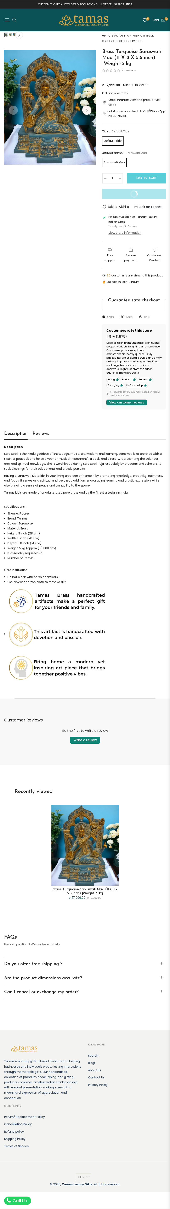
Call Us (19, 1201)
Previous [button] (13, 110)
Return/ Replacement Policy (24, 1117)
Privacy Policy (98, 1085)
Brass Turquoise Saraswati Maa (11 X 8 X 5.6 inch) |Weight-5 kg (85, 891)
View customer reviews (126, 402)
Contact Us (96, 1077)
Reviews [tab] (41, 433)
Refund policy (14, 1132)
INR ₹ (81, 1177)
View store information (124, 233)
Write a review (85, 740)
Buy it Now (123, 195)
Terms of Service (16, 1146)
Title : (115, 131)
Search (93, 1056)
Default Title (113, 141)
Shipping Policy (15, 1139)
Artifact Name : (124, 153)
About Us (94, 1070)
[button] (111, 70)
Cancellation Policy (18, 1124)
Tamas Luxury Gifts (77, 1184)
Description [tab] (16, 433)
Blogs (92, 1063)
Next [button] (86, 110)
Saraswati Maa (114, 162)
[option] (50, 107)
